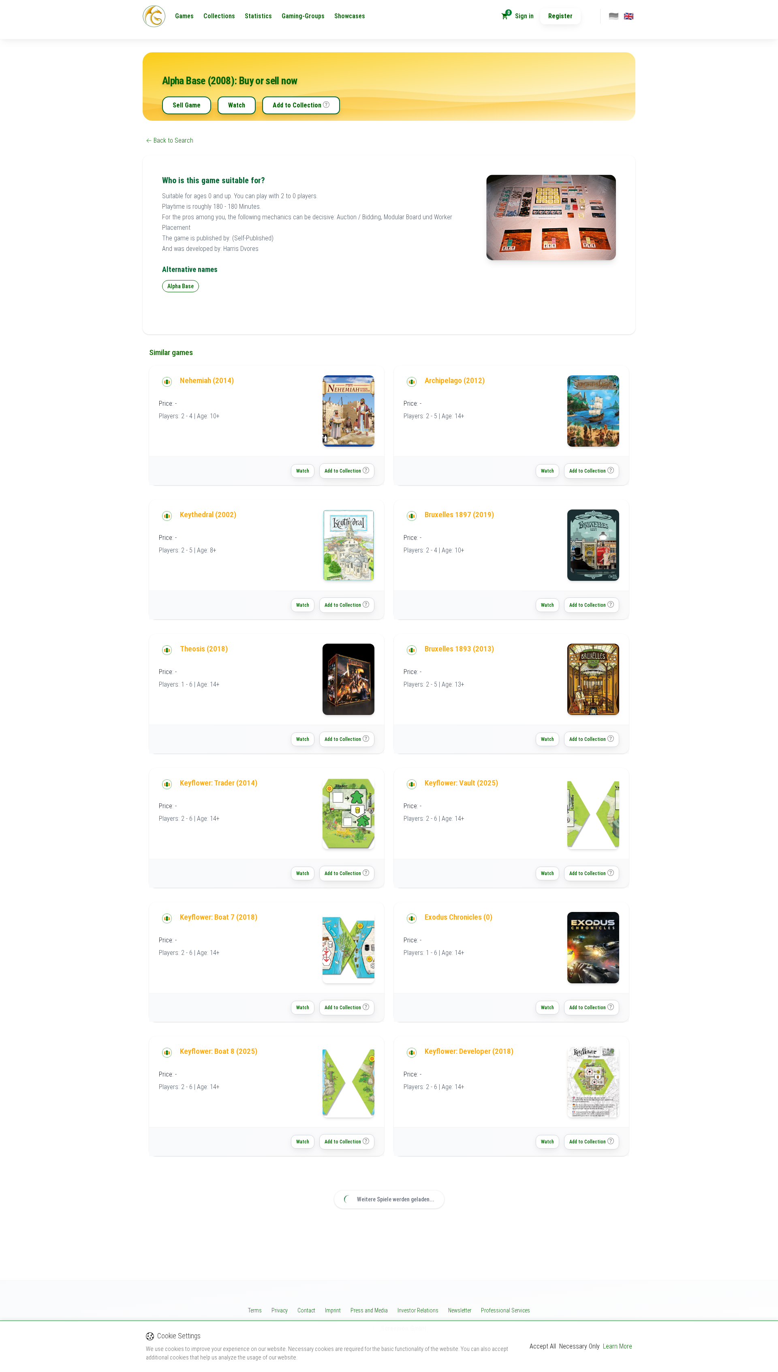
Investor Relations (418, 1310)
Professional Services (505, 1310)
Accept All (543, 1346)
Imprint (333, 1310)
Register (560, 16)
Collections (219, 16)
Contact (306, 1310)
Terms (255, 1310)
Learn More (617, 1346)
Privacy (279, 1310)
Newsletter (459, 1310)
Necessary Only (579, 1346)
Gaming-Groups (303, 16)
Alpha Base (180, 286)
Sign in (524, 16)
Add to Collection (297, 105)
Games (184, 16)
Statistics (258, 16)
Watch (236, 105)
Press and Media (369, 1310)
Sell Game (187, 105)
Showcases (349, 16)
